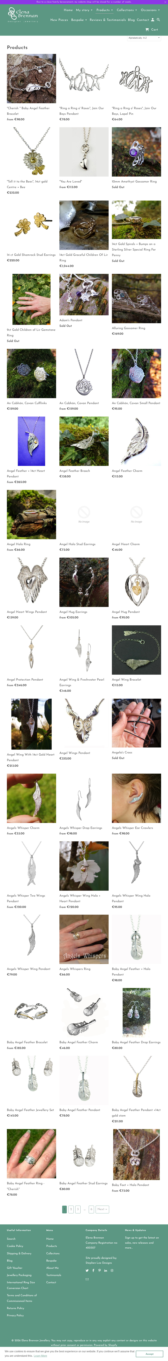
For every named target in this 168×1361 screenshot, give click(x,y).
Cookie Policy (15, 1246)
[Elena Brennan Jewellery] (23, 15)
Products (51, 1246)
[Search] (159, 20)
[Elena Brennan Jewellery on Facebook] (93, 1270)
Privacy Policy (15, 1315)
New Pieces (59, 20)
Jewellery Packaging (19, 1275)
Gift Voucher (14, 1268)
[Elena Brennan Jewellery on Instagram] (112, 1270)
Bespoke (51, 1260)
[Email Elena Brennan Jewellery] (87, 1279)
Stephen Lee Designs (99, 1263)
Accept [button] (150, 1354)
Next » (102, 1209)
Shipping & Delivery (19, 1253)
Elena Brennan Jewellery (35, 1340)
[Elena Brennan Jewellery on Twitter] (87, 1270)
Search (11, 1239)
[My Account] (153, 20)
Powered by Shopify (105, 1345)
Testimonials (53, 1275)
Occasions (150, 10)
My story (84, 10)
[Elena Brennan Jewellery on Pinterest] (100, 1270)
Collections (53, 1253)
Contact (51, 1282)
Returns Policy (15, 1308)
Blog (9, 1260)
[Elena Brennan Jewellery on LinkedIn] (106, 1270)
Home (50, 1239)
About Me (52, 1268)
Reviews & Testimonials (108, 20)
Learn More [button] (40, 1355)
